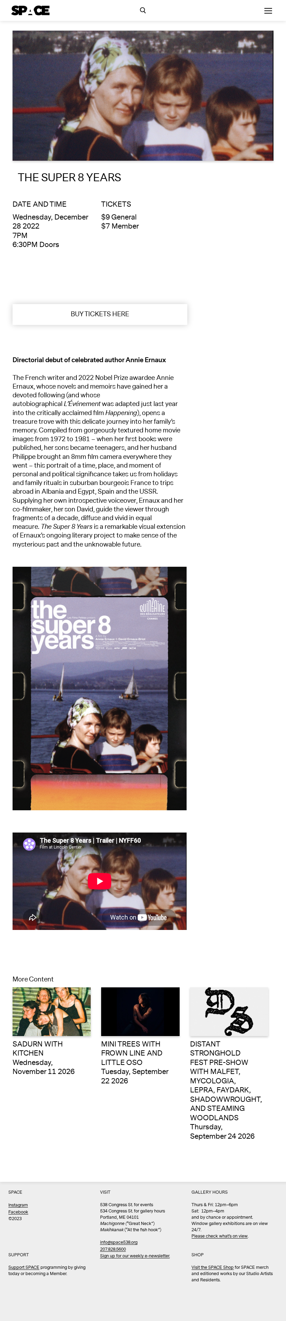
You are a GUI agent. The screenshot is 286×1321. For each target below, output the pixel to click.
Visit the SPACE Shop (212, 1268)
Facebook (18, 1212)
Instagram (18, 1205)
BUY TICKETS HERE (100, 314)
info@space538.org (118, 1243)
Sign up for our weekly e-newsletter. (135, 1256)
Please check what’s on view (219, 1236)
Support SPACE (23, 1268)
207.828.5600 (113, 1249)
